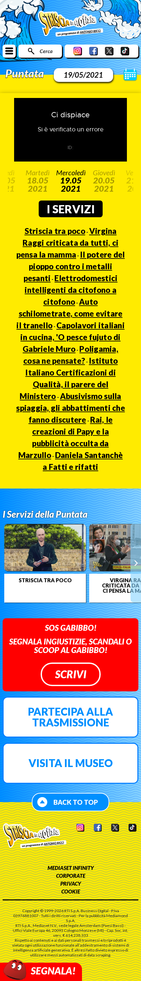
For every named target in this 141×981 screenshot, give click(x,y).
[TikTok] (125, 51)
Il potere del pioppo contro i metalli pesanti (74, 266)
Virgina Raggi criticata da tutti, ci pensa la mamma (67, 242)
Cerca (46, 51)
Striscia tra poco (55, 231)
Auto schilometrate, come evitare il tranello (69, 313)
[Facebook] (93, 51)
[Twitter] (109, 51)
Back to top (75, 802)
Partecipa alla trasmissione (70, 717)
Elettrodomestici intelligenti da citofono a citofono (71, 289)
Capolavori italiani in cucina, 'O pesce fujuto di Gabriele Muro (72, 337)
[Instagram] (77, 51)
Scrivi (70, 674)
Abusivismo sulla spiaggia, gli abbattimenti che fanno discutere (70, 407)
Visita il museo (71, 763)
